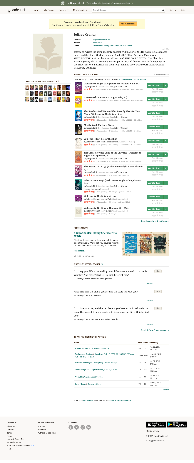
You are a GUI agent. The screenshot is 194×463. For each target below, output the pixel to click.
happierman (97, 43)
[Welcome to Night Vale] (78, 93)
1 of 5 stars (153, 92)
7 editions (137, 161)
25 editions (139, 100)
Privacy (10, 436)
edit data (165, 49)
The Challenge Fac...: (83, 370)
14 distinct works (125, 79)
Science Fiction (126, 46)
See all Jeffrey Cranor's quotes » (155, 330)
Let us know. (88, 400)
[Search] (163, 10)
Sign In (172, 10)
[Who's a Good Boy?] (78, 190)
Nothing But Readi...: (83, 348)
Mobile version (152, 431)
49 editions (139, 89)
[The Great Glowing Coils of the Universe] (78, 162)
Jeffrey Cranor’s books (86, 74)
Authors (41, 426)
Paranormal (114, 46)
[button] (63, 10)
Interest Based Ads (15, 439)
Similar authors (140, 79)
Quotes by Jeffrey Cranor (87, 264)
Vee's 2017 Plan (97, 377)
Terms (9, 433)
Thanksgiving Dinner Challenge (105, 363)
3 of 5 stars (157, 92)
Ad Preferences (14, 442)
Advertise (42, 430)
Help (9, 449)
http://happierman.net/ (102, 40)
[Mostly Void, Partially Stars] (78, 134)
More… (165, 389)
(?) (102, 264)
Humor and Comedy (101, 46)
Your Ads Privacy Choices (19, 446)
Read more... (79, 251)
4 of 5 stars (160, 92)
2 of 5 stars (155, 92)
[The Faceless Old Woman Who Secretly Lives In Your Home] (78, 121)
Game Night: (80, 384)
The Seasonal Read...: (83, 354)
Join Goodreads (128, 24)
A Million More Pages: (83, 363)
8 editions (137, 131)
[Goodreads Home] (17, 10)
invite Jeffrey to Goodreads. (120, 400)
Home (36, 10)
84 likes (150, 283)
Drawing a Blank (93, 384)
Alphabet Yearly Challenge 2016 (104, 370)
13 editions (138, 120)
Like (158, 271)
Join (183, 10)
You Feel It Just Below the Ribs (104, 319)
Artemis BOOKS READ (101, 348)
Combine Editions (161, 74)
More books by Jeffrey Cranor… (155, 221)
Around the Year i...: (82, 377)
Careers (10, 430)
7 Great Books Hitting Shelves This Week (95, 234)
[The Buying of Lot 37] (78, 176)
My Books (48, 10)
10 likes (150, 324)
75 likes (150, 300)
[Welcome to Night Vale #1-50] (78, 202)
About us (11, 426)
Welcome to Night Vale (101, 279)
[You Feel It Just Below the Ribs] (78, 148)
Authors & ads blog (46, 433)
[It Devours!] (78, 107)
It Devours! (96, 295)
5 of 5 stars (162, 92)
